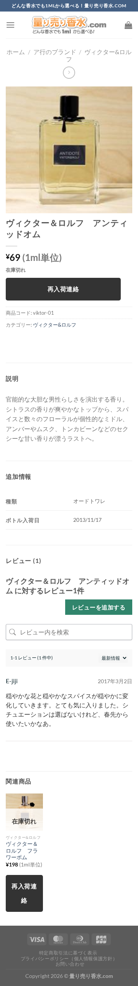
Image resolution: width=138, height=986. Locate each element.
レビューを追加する (98, 607)
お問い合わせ (70, 964)
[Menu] (10, 24)
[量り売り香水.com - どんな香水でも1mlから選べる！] (69, 25)
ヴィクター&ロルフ (54, 325)
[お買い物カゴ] (128, 25)
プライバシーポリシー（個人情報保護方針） (69, 958)
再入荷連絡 (63, 289)
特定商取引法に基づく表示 (68, 953)
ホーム (16, 51)
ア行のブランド (54, 51)
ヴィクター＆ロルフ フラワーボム (22, 850)
